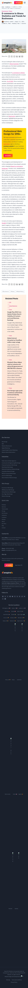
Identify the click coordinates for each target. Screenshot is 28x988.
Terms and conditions (17, 980)
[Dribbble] (5, 596)
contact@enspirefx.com (10, 550)
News (10, 11)
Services (4, 507)
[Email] (22, 56)
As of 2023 (10, 81)
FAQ (3, 525)
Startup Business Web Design (9, 492)
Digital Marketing (13, 306)
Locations (4, 517)
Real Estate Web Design (7, 467)
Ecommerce (7, 6)
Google (4, 223)
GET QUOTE (18, 2)
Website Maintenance (7, 446)
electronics (12, 116)
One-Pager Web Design (7, 494)
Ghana (11, 64)
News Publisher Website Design (9, 477)
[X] (12, 56)
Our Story (4, 523)
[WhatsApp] (14, 56)
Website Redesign (6, 496)
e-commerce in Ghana (18, 73)
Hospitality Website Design (8, 471)
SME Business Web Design (8, 490)
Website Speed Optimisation (8, 452)
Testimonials (5, 509)
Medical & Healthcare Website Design (10, 469)
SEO (10, 302)
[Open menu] (24, 2)
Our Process (4, 513)
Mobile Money (20, 291)
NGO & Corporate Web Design (9, 473)
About (3, 521)
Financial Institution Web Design (9, 465)
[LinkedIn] (17, 56)
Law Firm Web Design (7, 475)
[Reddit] (19, 56)
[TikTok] (22, 596)
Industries (4, 515)
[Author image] (3, 22)
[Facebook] (9, 56)
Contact (3, 527)
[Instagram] (15, 596)
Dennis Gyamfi (9, 21)
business (16, 64)
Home (3, 6)
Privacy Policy (14, 982)
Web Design (4, 441)
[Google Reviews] (20, 596)
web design (7, 144)
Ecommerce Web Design (7, 487)
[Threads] (17, 596)
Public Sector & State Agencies (9, 460)
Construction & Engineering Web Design (11, 463)
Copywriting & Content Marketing (9, 450)
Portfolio (4, 504)
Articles (3, 519)
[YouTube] (12, 596)
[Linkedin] (3, 596)
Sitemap (8, 980)
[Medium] (5, 599)
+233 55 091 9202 (9, 548)
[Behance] (24, 596)
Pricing (3, 511)
